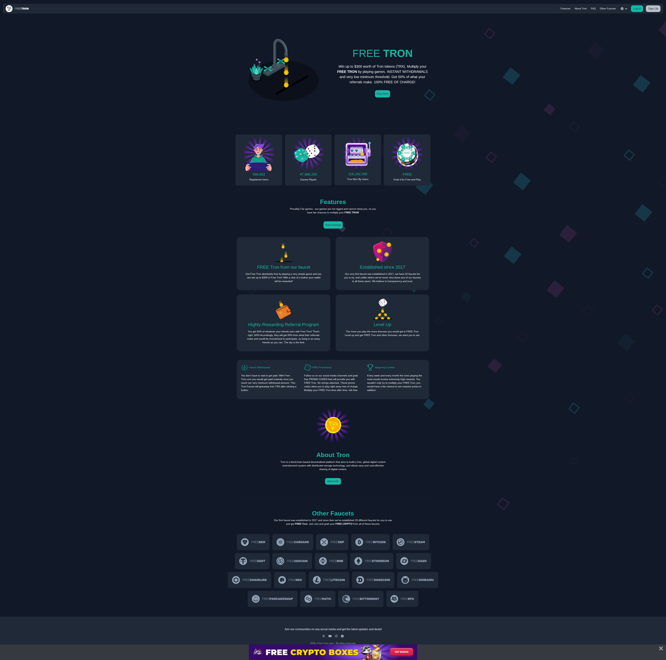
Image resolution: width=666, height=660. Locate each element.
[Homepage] (17, 8)
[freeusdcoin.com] (292, 561)
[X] (324, 636)
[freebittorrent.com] (360, 599)
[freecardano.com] (292, 542)
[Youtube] (330, 636)
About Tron (581, 8)
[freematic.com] (318, 599)
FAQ (593, 8)
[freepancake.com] (272, 599)
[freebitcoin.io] (370, 542)
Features (565, 8)
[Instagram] (336, 636)
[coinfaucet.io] (332, 542)
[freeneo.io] (290, 580)
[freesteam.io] (410, 542)
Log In (637, 8)
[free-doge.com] (373, 580)
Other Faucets (608, 8)
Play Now (382, 93)
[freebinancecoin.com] (331, 561)
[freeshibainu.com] (417, 580)
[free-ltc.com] (329, 580)
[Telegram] (342, 636)
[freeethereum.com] (371, 561)
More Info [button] (333, 481)
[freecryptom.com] (249, 580)
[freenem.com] (253, 542)
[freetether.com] (252, 561)
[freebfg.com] (402, 599)
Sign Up (653, 8)
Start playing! (333, 224)
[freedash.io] (413, 561)
